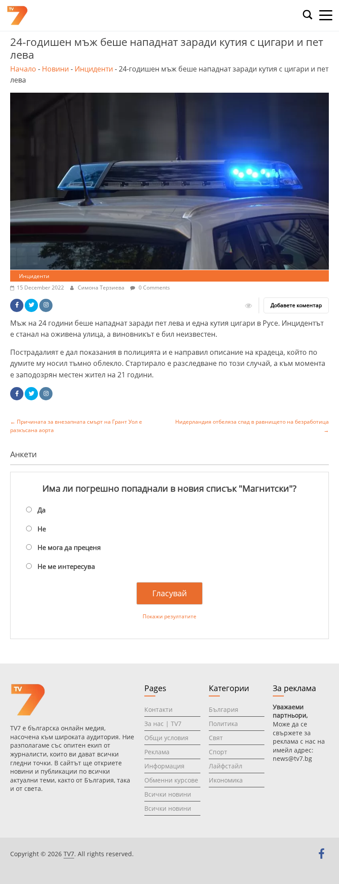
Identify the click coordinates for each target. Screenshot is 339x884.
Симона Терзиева (102, 287)
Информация (164, 766)
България (223, 709)
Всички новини (167, 794)
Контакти (158, 709)
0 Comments (153, 287)
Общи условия (166, 738)
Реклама (157, 752)
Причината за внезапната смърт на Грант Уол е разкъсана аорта (76, 426)
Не (42, 528)
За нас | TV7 (162, 723)
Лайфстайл (225, 766)
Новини (55, 69)
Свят (216, 738)
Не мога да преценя (69, 547)
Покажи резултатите (169, 616)
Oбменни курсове (171, 780)
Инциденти (94, 69)
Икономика (226, 780)
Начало (23, 69)
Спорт (218, 752)
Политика (223, 723)
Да (41, 509)
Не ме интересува (66, 566)
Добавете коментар (296, 305)
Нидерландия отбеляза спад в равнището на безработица (252, 426)
